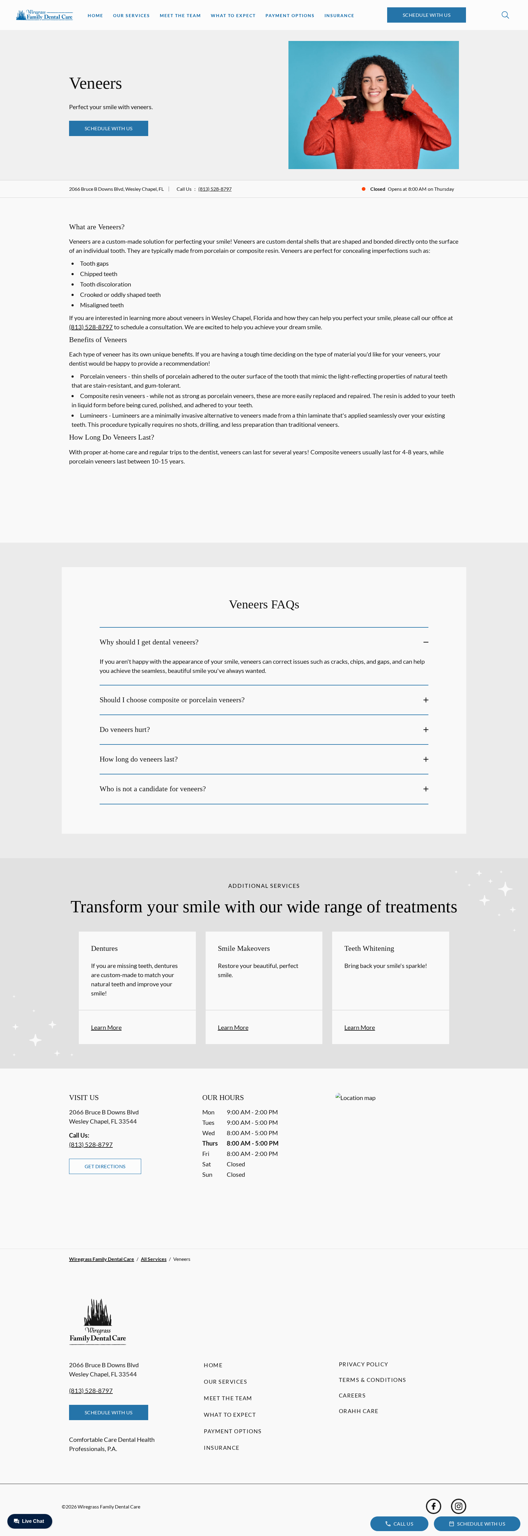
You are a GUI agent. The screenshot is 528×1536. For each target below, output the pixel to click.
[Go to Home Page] (44, 15)
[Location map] (397, 1158)
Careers (352, 1395)
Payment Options (290, 15)
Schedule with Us (427, 15)
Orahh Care (359, 1411)
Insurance (339, 15)
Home (95, 15)
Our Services (131, 15)
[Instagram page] (458, 1506)
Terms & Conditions (372, 1379)
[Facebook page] (433, 1506)
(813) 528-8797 (215, 189)
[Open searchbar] (505, 15)
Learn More (106, 1027)
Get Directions (105, 1166)
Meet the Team (180, 15)
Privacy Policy (363, 1364)
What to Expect (233, 15)
